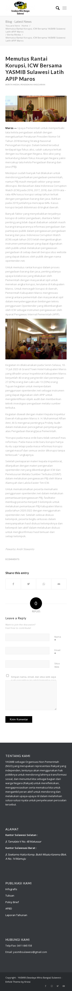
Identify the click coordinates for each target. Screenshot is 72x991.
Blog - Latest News (18, 21)
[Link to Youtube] (64, 986)
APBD (8, 908)
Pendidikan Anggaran (32, 84)
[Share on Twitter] (28, 584)
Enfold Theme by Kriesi (17, 981)
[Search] (56, 8)
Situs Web (57, 665)
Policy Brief (12, 902)
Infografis (11, 889)
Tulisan (9, 895)
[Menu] (64, 8)
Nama (57, 638)
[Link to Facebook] (46, 986)
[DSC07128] (36, 109)
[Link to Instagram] (52, 986)
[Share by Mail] (58, 584)
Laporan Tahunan (16, 915)
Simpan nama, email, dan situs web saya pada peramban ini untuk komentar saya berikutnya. (33, 680)
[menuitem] (56, 8)
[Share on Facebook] (13, 584)
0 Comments (12, 559)
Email (57, 652)
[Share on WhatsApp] (43, 584)
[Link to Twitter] (58, 986)
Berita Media (12, 84)
